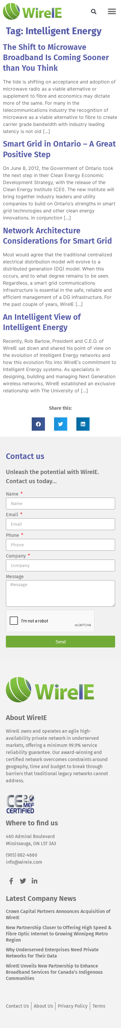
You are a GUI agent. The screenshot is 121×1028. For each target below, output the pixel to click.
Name (13, 494)
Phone (13, 535)
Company (16, 556)
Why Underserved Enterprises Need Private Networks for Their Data (52, 953)
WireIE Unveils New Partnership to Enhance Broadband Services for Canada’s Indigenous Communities (54, 972)
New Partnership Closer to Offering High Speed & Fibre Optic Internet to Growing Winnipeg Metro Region (59, 934)
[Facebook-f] (11, 881)
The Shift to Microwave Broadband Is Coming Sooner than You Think (56, 57)
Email (12, 514)
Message (15, 576)
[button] (94, 11)
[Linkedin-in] (34, 881)
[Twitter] (23, 881)
